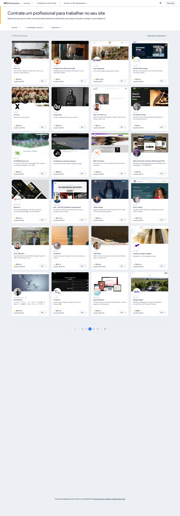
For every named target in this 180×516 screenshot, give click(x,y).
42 (105, 329)
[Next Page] (108, 329)
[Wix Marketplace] (12, 3)
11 (93, 329)
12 (97, 329)
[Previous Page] (71, 329)
